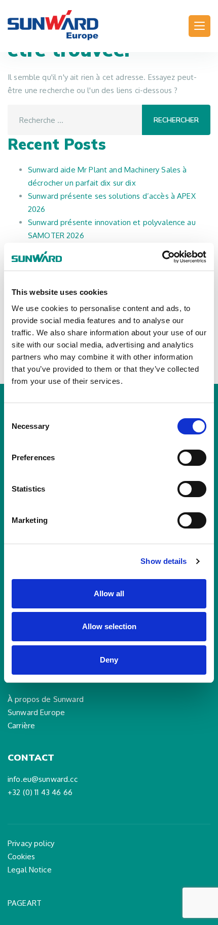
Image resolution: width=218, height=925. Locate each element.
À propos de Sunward (46, 699)
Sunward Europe (36, 712)
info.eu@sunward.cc (43, 779)
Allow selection (109, 626)
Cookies (21, 856)
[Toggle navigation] (199, 26)
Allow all (109, 593)
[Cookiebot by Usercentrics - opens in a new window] (162, 256)
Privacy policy (31, 843)
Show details (163, 561)
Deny (109, 659)
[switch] (191, 458)
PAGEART (25, 903)
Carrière (21, 725)
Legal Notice (30, 869)
